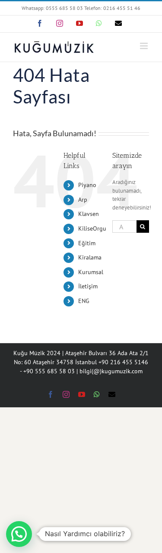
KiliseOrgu (92, 228)
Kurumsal (90, 272)
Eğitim (86, 243)
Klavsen (88, 214)
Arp (82, 199)
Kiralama (90, 257)
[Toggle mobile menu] (144, 45)
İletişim (88, 286)
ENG (83, 301)
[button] (19, 534)
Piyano (87, 185)
